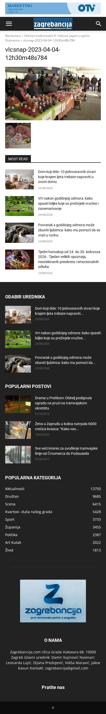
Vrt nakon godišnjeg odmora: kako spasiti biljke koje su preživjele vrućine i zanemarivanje (68, 203)
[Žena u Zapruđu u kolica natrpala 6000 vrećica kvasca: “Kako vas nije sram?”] (18, 430)
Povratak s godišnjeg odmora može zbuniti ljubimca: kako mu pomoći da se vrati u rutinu (69, 230)
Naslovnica (13, 36)
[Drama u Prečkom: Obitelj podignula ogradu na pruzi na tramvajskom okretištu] (18, 404)
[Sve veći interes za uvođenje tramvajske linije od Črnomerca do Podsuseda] (18, 454)
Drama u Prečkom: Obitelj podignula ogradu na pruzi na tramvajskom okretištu (63, 403)
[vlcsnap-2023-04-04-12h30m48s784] (53, 93)
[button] (9, 24)
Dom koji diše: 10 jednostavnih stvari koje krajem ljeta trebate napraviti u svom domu (67, 177)
